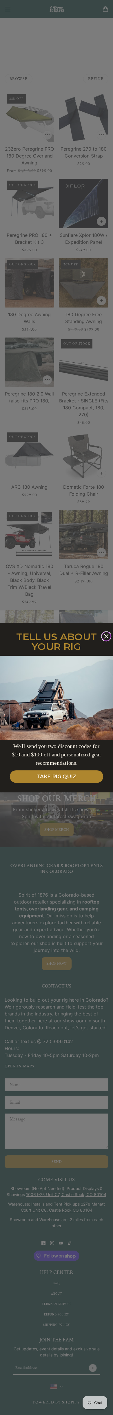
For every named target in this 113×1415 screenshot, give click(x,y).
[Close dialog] (106, 636)
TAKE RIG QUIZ (56, 776)
